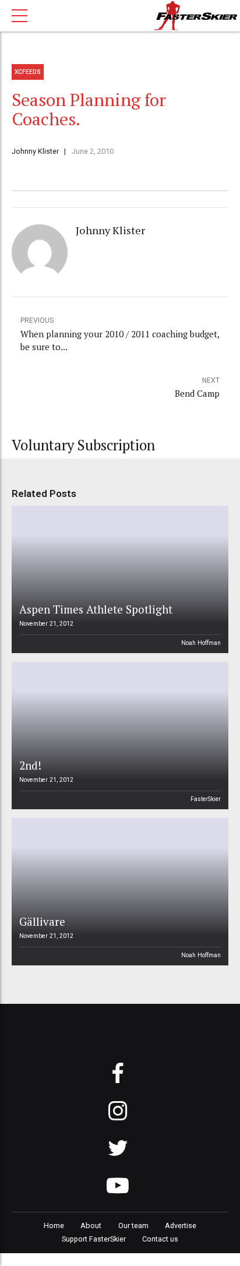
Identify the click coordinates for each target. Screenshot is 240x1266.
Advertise (180, 1225)
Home (54, 1225)
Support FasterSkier (94, 1239)
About (90, 1225)
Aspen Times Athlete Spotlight (95, 609)
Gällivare (42, 921)
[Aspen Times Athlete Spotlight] (118, 579)
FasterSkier (205, 799)
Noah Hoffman (201, 643)
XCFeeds (28, 72)
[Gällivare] (118, 891)
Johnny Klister (35, 151)
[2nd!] (118, 735)
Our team (133, 1225)
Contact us (160, 1239)
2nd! (30, 765)
